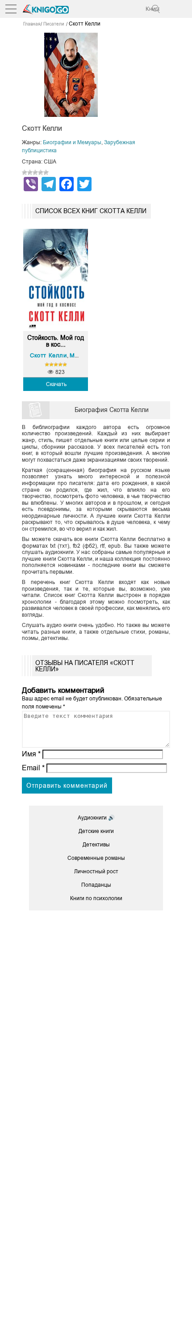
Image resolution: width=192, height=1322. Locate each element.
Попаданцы (96, 885)
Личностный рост (96, 871)
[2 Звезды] (30, 172)
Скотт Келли (48, 355)
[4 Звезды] (40, 172)
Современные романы (96, 858)
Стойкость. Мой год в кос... (55, 341)
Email (33, 768)
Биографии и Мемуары (72, 142)
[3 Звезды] (35, 172)
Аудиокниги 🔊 (96, 818)
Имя (31, 754)
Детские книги (96, 831)
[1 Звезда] (24, 172)
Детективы (96, 844)
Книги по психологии (96, 898)
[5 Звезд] (46, 172)
